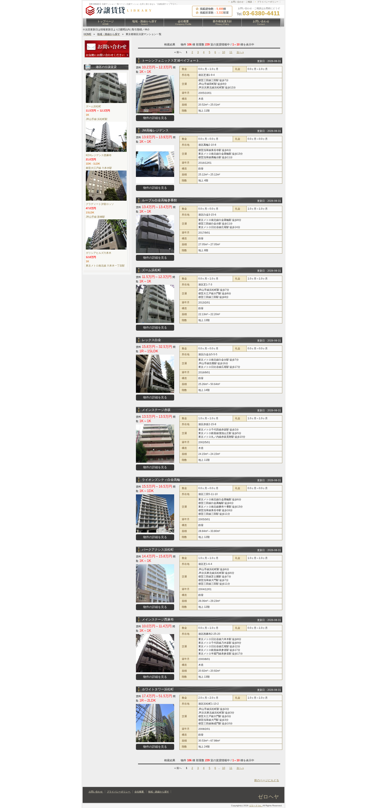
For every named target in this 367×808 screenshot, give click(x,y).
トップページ (105, 22)
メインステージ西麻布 (158, 619)
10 (223, 52)
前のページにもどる (266, 780)
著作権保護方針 (222, 22)
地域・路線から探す (144, 22)
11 (230, 52)
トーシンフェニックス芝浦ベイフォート (170, 60)
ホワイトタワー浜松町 (158, 689)
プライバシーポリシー (267, 2)
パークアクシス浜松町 (158, 549)
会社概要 (183, 22)
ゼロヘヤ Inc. (256, 805)
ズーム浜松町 (151, 270)
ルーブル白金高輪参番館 (159, 200)
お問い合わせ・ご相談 (241, 2)
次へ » (240, 52)
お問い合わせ (261, 22)
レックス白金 (151, 340)
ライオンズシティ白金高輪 (161, 479)
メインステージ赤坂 (156, 410)
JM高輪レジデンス (155, 130)
